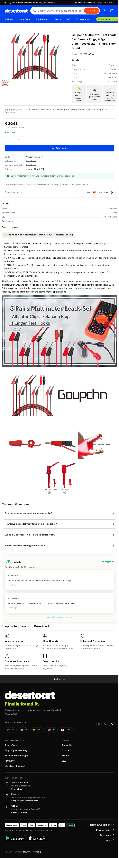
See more (7, 221)
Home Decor (25, 19)
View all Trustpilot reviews (59, 617)
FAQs (110, 840)
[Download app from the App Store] (37, 838)
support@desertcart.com (24, 800)
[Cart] (111, 10)
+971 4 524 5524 (19, 812)
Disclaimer (107, 835)
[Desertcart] (16, 11)
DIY (69, 19)
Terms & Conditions (102, 824)
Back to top (59, 679)
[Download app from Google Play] (15, 838)
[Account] (105, 10)
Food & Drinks (42, 19)
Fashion (58, 19)
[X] (105, 724)
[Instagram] (99, 724)
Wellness (9, 19)
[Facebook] (111, 724)
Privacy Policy (105, 829)
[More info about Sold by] (41, 157)
